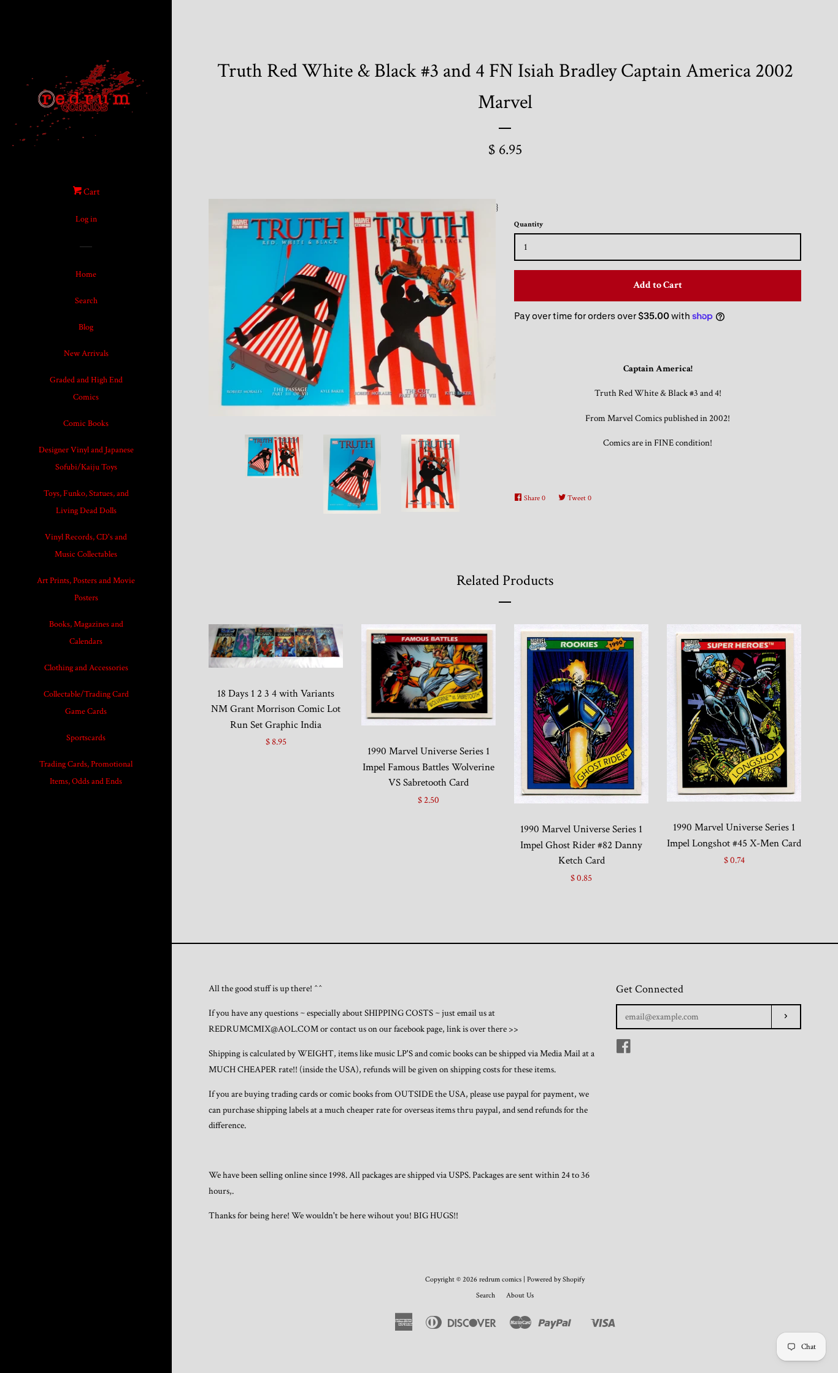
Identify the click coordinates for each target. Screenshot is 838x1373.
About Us (520, 1295)
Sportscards (86, 737)
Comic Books (86, 423)
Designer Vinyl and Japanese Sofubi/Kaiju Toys (86, 458)
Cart (91, 192)
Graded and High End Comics (86, 388)
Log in (86, 219)
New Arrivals (86, 353)
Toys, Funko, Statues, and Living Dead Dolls (86, 502)
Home (85, 274)
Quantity (528, 224)
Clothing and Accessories (86, 667)
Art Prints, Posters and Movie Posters (86, 589)
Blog (86, 327)
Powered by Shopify (556, 1279)
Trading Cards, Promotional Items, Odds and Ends (86, 773)
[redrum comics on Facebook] (623, 1049)
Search (86, 300)
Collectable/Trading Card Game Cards (86, 703)
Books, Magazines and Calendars (86, 633)
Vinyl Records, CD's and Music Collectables (86, 546)
